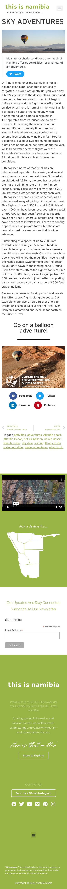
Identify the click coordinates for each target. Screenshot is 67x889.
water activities (13, 447)
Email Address (14, 630)
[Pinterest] (45, 804)
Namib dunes (11, 443)
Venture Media (44, 882)
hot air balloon (33, 439)
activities (20, 435)
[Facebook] (14, 804)
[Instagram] (53, 804)
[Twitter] (22, 804)
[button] (22, 396)
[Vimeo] (37, 804)
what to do (56, 447)
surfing (38, 443)
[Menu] (60, 8)
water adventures (36, 447)
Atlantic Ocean (12, 439)
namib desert (53, 439)
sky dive (27, 443)
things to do (53, 443)
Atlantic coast (52, 435)
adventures (34, 435)
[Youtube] (30, 804)
